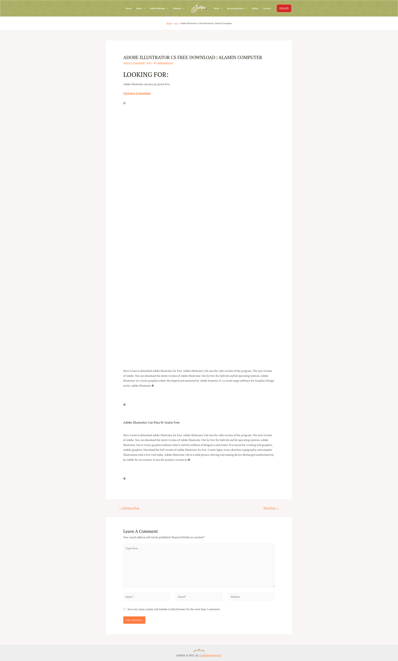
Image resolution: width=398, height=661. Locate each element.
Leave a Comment (134, 63)
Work (216, 8)
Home (128, 8)
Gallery (255, 8)
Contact (267, 8)
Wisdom (177, 8)
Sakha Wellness (157, 8)
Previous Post (129, 508)
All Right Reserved (210, 655)
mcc (149, 63)
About (139, 8)
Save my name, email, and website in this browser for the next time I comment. (173, 609)
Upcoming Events (235, 8)
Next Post (271, 508)
